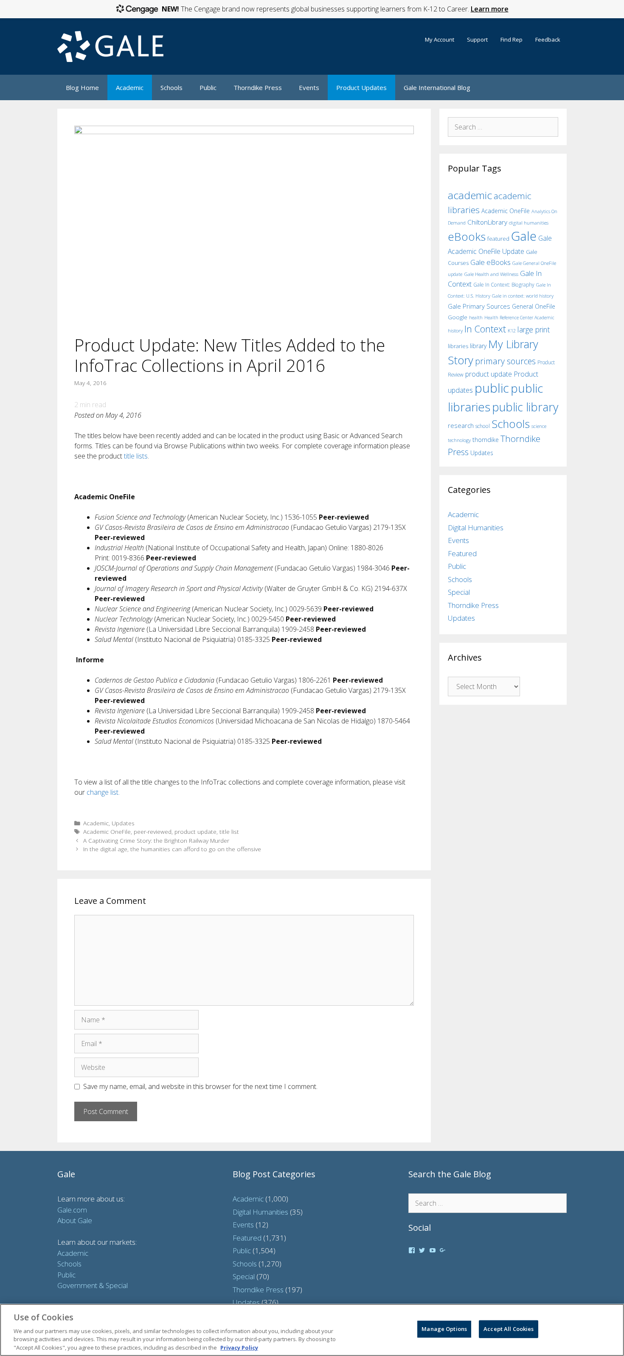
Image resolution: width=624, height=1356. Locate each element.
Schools (171, 87)
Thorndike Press (257, 87)
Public (208, 87)
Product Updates (361, 87)
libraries (458, 346)
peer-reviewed (152, 831)
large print (533, 329)
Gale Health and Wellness (491, 274)
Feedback (547, 39)
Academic (129, 87)
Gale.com (72, 1210)
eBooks (467, 236)
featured (498, 238)
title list (229, 831)
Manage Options (444, 1329)
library (478, 346)
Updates (123, 823)
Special (459, 592)
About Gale (74, 1220)
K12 (512, 330)
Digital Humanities (475, 527)
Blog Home (82, 87)
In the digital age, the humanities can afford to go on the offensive (172, 849)
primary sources (505, 361)
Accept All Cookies (508, 1329)
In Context (485, 329)
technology (459, 440)
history (455, 330)
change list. (103, 792)
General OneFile (533, 306)
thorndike (485, 440)
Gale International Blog (437, 87)
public (492, 388)
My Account (439, 39)
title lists (136, 456)
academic (470, 195)
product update (195, 831)
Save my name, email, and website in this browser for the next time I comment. (200, 1086)
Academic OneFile (107, 831)
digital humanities (528, 222)
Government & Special (92, 1285)
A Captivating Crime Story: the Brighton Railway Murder (156, 840)
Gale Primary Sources (479, 306)
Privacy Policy (239, 1347)
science (538, 426)
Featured (462, 553)
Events (309, 87)
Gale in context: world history (523, 296)
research (461, 425)
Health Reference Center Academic (519, 318)
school (482, 426)
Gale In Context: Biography (503, 284)
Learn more (490, 9)
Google (457, 317)
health (476, 317)
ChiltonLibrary (487, 222)
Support (477, 39)
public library (525, 407)
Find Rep (511, 39)
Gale (524, 236)
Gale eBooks (490, 262)
